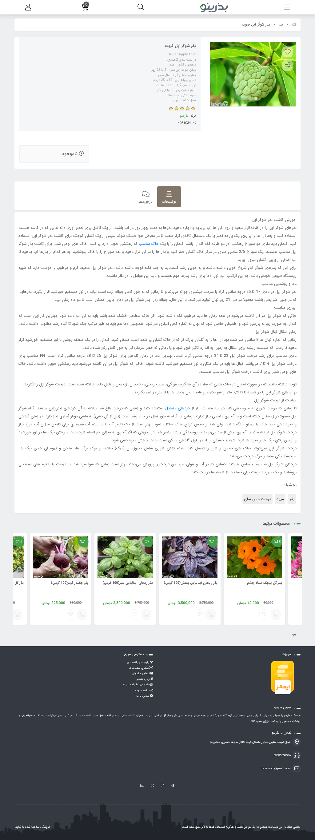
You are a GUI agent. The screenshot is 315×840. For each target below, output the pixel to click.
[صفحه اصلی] (294, 24)
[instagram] (162, 786)
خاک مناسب (149, 244)
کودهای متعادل (177, 408)
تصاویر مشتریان (141, 673)
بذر (281, 24)
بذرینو (184, 115)
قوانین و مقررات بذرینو (136, 685)
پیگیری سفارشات (139, 668)
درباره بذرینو (144, 679)
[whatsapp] (152, 786)
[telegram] (172, 786)
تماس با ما (143, 696)
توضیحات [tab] (169, 202)
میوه (280, 499)
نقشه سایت (142, 690)
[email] (142, 786)
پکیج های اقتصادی (138, 662)
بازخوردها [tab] (146, 202)
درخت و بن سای (257, 499)
